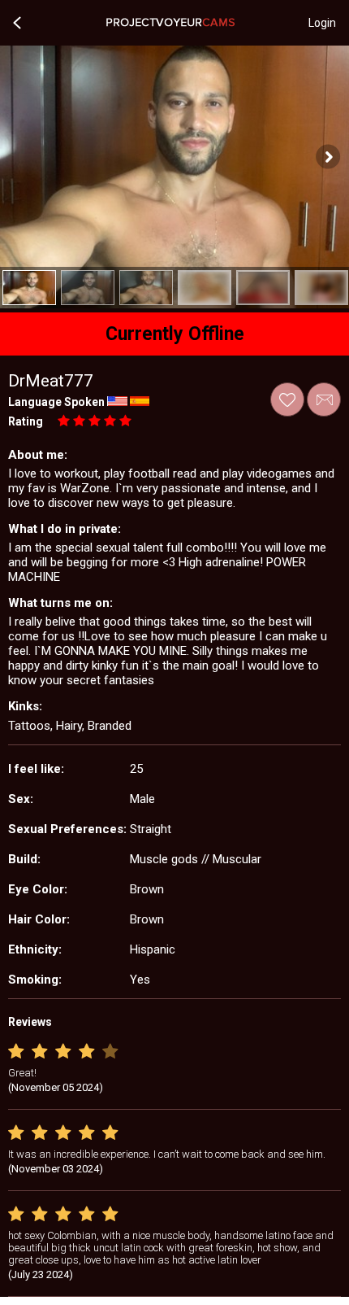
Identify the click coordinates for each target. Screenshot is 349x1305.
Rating (25, 421)
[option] (29, 287)
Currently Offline (175, 334)
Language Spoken (56, 401)
